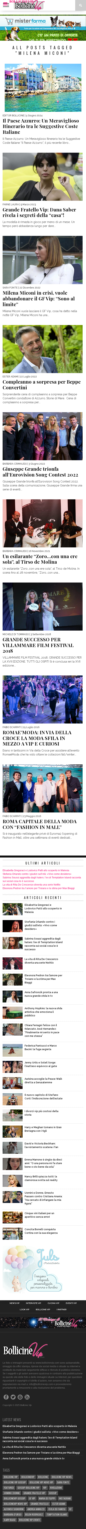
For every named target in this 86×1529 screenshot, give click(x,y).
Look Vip (24, 1310)
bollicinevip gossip (14, 1498)
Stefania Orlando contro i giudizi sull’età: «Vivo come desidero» (37, 874)
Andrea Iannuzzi (36, 1509)
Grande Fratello (40, 1503)
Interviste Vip (33, 1303)
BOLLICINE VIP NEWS (62, 1477)
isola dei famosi (56, 1509)
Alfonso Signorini (14, 1509)
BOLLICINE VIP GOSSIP (15, 1482)
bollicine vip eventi (29, 1519)
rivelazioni (56, 1487)
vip (44, 1487)
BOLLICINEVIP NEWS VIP (15, 1503)
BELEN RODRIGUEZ (34, 1514)
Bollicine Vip (43, 1310)
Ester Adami (58, 1503)
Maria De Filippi (47, 1498)
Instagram (65, 1498)
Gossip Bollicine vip (28, 1487)
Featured (9, 1487)
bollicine (43, 1477)
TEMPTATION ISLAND (57, 1514)
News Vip (14, 1303)
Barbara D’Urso (12, 1514)
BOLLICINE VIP (11, 1477)
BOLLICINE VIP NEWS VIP (41, 1482)
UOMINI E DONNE (12, 1493)
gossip (53, 1493)
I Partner (61, 1310)
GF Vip (32, 1498)
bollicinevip (27, 1477)
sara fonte (63, 1482)
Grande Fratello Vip (34, 1493)
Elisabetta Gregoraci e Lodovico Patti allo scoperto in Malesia (36, 870)
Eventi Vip (71, 1303)
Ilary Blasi (9, 1519)
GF (70, 1509)
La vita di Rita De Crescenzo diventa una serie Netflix (31, 884)
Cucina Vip (53, 1303)
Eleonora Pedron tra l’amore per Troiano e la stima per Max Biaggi (39, 888)
